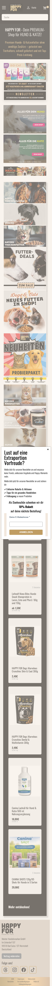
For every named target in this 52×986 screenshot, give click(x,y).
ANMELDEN (26, 532)
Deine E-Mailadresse (18, 517)
